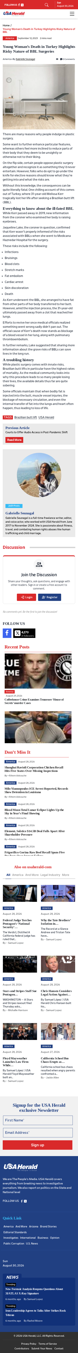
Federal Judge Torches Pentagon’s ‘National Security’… (17, 924)
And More (32, 875)
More (65, 875)
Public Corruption (13, 1243)
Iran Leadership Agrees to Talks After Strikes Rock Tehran (35, 1313)
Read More (14, 439)
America (9, 38)
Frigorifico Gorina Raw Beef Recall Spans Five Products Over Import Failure (35, 854)
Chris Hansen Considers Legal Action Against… (56, 992)
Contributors (22, 1348)
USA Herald (46, 417)
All (8, 875)
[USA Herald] (14, 14)
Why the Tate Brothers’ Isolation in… (56, 922)
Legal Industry (50, 875)
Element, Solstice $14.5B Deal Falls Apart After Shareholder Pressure (35, 832)
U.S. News (32, 1243)
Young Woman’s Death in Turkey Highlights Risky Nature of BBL (39, 30)
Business (43, 1237)
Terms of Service (47, 1344)
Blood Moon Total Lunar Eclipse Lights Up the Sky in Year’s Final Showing (34, 811)
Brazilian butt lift (25, 417)
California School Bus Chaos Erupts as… (55, 1060)
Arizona (33, 1226)
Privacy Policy (28, 1344)
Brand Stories (48, 1226)
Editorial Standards (15, 1232)
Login (26, 597)
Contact (58, 1348)
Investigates (10, 1237)
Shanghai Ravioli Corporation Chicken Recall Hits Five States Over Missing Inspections (34, 769)
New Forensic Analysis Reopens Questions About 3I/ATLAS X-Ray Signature (34, 1291)
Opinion (54, 1237)
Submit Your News (41, 1348)
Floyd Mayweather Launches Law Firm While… (15, 1062)
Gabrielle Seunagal (25, 59)
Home (6, 25)
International (28, 1237)
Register (50, 597)
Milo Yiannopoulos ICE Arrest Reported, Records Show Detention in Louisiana (36, 790)
